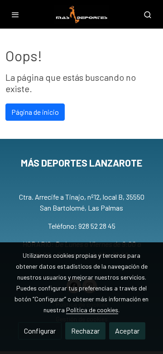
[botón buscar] (147, 14)
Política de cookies (92, 310)
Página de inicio (35, 112)
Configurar (40, 330)
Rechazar (85, 330)
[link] (81, 14)
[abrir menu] (15, 14)
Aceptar (127, 330)
